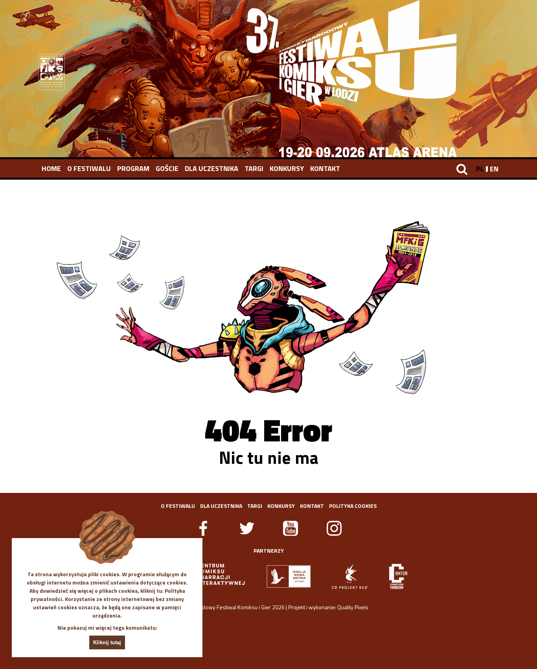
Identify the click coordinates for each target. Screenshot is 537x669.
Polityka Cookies (353, 506)
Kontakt (325, 168)
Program (133, 168)
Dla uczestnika (211, 168)
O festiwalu (89, 168)
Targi (254, 168)
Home (51, 168)
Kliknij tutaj (107, 642)
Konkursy (287, 168)
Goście (167, 168)
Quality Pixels (352, 607)
